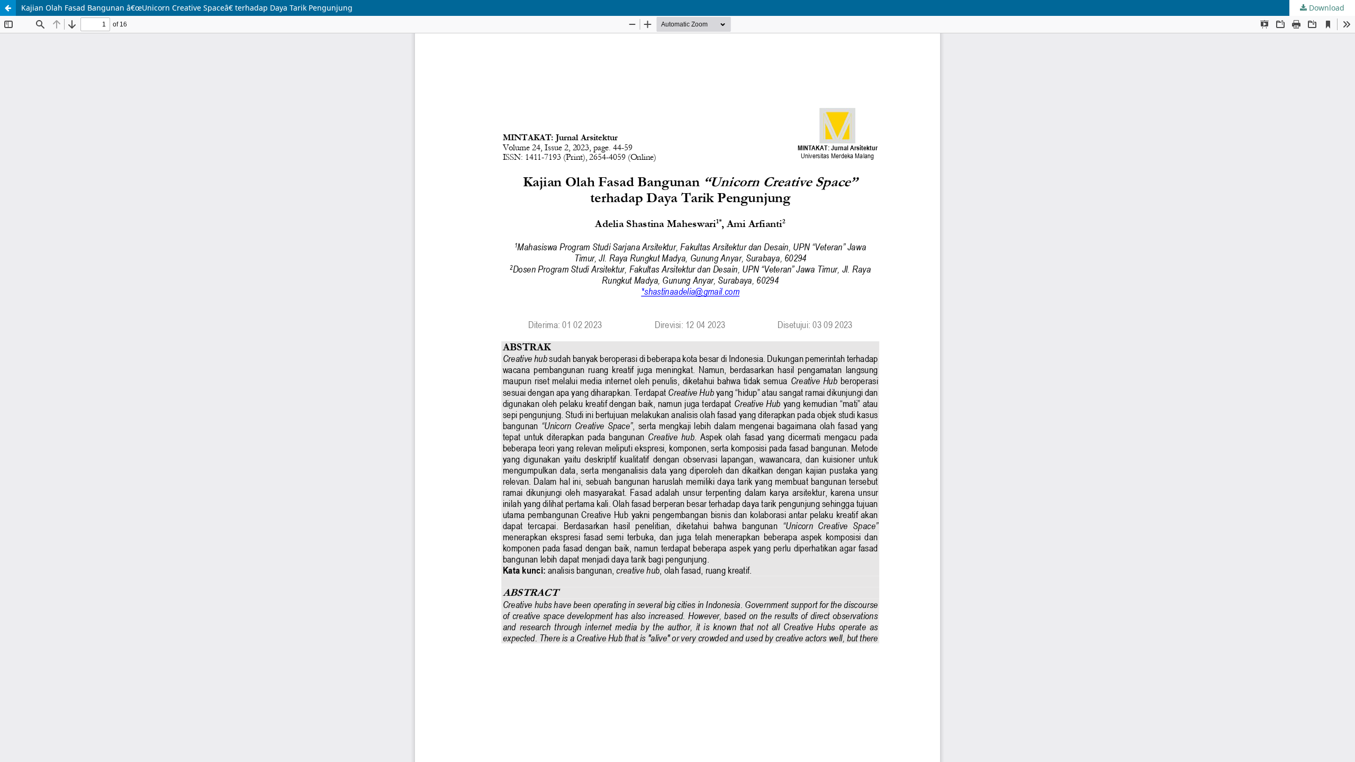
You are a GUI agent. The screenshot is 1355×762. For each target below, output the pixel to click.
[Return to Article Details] (8, 8)
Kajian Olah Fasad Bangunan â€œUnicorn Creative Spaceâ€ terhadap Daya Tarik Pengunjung (187, 8)
